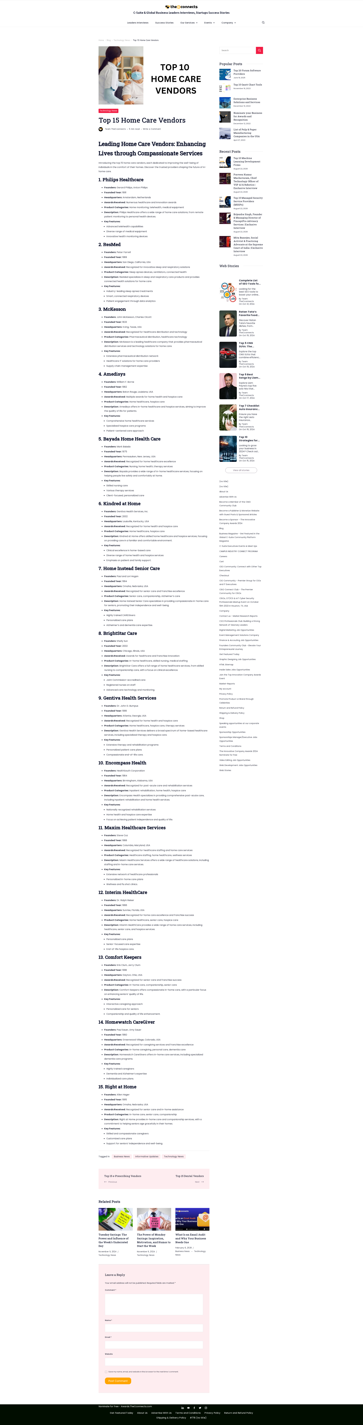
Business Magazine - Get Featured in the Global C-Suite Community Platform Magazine (239, 537)
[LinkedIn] (183, 1408)
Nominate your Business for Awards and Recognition (248, 116)
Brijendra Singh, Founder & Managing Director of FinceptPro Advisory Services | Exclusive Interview (248, 221)
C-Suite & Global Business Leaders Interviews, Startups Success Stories (181, 13)
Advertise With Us (228, 496)
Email (108, 1337)
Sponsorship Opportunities (232, 732)
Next (197, 1181)
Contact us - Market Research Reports (238, 616)
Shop (221, 718)
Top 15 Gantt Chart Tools (248, 84)
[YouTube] (188, 1408)
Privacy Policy (226, 693)
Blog (221, 528)
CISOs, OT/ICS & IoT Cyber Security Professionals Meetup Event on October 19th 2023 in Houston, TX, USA (239, 602)
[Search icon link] (263, 22)
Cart (221, 561)
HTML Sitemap (226, 664)
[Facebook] (194, 1408)
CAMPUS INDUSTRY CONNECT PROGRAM (238, 551)
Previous (112, 1181)
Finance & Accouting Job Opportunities (238, 640)
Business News (122, 1156)
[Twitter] (200, 1408)
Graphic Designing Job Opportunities (237, 659)
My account (225, 688)
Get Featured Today (229, 654)
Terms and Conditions (230, 746)
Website (109, 1354)
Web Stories (225, 770)
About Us (223, 491)
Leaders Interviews (137, 22)
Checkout (224, 575)
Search (259, 50)
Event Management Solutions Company (239, 635)
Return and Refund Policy (231, 707)
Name (108, 1320)
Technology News (108, 110)
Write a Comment (152, 129)
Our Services (187, 22)
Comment (110, 1290)
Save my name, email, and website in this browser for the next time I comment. (143, 1371)
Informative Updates (146, 1156)
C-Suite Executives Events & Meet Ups (238, 546)
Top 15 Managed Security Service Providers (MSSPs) (248, 201)
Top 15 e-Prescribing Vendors (122, 1176)
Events (208, 22)
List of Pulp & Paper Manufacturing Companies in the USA (247, 133)
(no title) (223, 481)
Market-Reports (227, 683)
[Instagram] (206, 1408)
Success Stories (164, 22)
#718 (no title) (198, 1417)
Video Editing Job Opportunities (234, 760)
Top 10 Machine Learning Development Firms (247, 161)
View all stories (241, 470)
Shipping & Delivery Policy (231, 713)
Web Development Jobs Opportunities (238, 765)
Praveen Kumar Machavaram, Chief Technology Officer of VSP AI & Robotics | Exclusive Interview (246, 181)
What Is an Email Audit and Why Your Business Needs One (190, 1238)
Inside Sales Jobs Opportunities (234, 669)
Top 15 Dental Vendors (190, 1176)
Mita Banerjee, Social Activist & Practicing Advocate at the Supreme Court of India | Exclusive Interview (248, 244)
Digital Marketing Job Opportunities (236, 630)
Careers (223, 556)
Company (227, 22)
